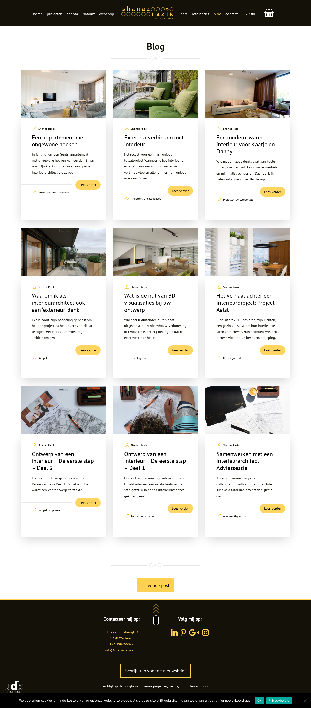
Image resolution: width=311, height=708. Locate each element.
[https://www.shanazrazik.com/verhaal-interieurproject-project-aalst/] (247, 252)
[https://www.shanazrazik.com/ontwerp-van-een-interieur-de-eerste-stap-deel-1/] (155, 410)
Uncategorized (60, 192)
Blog (217, 13)
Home (38, 13)
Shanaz (89, 13)
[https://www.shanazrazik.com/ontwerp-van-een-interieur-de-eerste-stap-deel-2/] (63, 410)
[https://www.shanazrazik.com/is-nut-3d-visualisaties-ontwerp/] (155, 252)
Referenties (200, 13)
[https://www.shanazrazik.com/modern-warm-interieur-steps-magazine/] (247, 94)
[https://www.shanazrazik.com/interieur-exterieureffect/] (63, 252)
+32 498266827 (122, 644)
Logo (147, 13)
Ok (259, 700)
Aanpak (73, 13)
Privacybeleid (279, 700)
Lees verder (87, 185)
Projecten (54, 13)
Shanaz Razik (46, 128)
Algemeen (55, 510)
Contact (231, 13)
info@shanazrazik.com (121, 650)
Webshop (106, 13)
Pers (184, 13)
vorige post (155, 585)
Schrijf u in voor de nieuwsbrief (155, 671)
